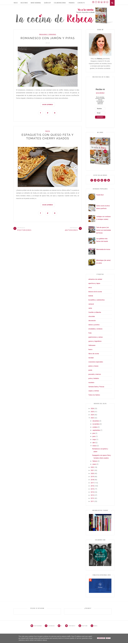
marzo (94, 446)
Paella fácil (100, 195)
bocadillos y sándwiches (96, 300)
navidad (91, 358)
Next (75, 67)
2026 (92, 408)
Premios (71, 3)
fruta (89, 333)
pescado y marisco (94, 374)
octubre (94, 427)
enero (94, 464)
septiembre (96, 430)
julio (93, 433)
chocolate (91, 316)
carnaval (91, 304)
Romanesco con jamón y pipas (48, 38)
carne (90, 308)
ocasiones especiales (95, 362)
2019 (92, 476)
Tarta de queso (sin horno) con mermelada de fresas (103, 230)
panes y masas (93, 366)
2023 (92, 418)
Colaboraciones (60, 3)
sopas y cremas (93, 391)
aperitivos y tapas (94, 283)
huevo (90, 349)
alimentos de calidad (95, 279)
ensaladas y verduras (47, 34)
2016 (92, 486)
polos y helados (93, 378)
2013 (92, 495)
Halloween (91, 345)
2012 (92, 498)
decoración (92, 320)
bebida (90, 296)
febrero (94, 461)
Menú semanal (36, 3)
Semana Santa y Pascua (96, 387)
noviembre (95, 424)
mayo (94, 439)
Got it (108, 638)
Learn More (101, 638)
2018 (92, 480)
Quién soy (47, 3)
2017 (92, 483)
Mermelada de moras (103, 249)
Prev (19, 67)
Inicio (16, 3)
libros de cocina (93, 353)
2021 (92, 470)
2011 (92, 501)
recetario (91, 382)
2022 (92, 467)
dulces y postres (94, 325)
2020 (92, 473)
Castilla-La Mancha (94, 312)
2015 (92, 489)
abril (93, 443)
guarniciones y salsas (95, 337)
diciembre (95, 421)
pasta (47, 131)
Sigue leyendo (47, 104)
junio (93, 436)
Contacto (81, 3)
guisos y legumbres (94, 341)
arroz (90, 287)
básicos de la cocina (95, 292)
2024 (92, 415)
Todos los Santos (94, 395)
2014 (92, 492)
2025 (92, 412)
